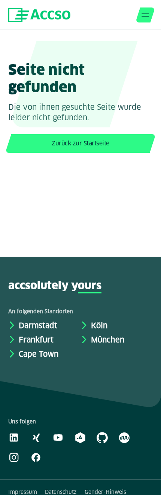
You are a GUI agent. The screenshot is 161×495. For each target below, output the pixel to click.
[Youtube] (58, 437)
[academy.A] (80, 437)
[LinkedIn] (13, 437)
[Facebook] (36, 457)
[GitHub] (102, 437)
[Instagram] (13, 457)
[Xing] (36, 437)
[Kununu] (124, 437)
